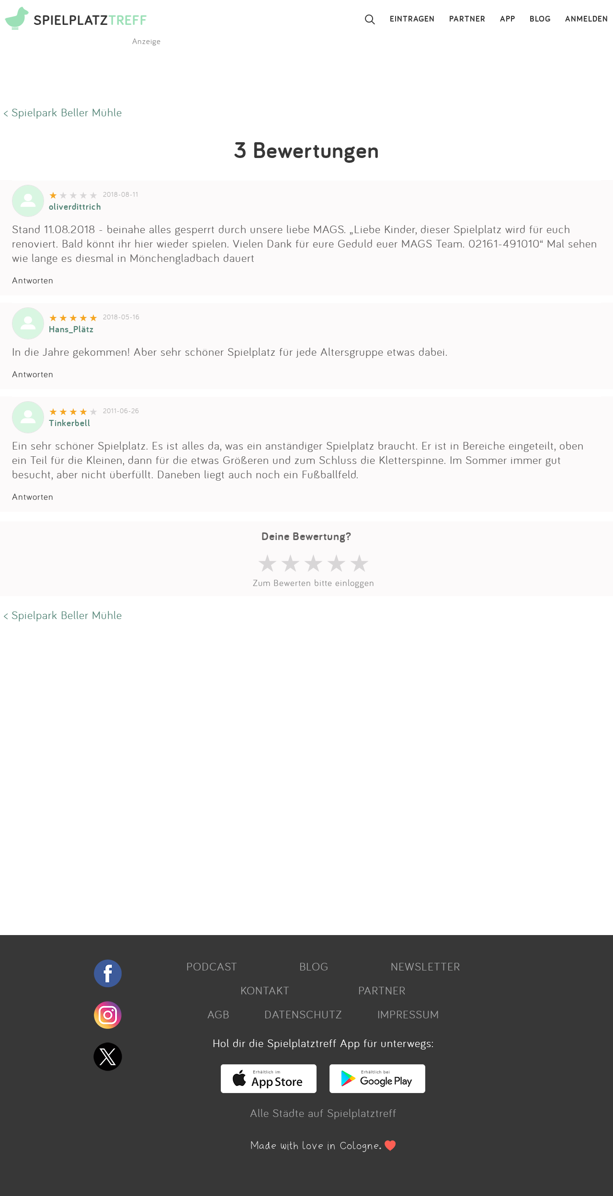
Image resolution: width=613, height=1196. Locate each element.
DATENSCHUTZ (303, 1014)
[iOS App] (268, 1089)
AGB (218, 1014)
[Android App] (377, 1089)
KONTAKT (265, 990)
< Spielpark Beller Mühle (63, 112)
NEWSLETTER (425, 966)
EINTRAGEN (412, 19)
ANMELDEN (586, 19)
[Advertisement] (287, 777)
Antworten (33, 280)
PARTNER (467, 19)
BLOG (540, 19)
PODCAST (212, 966)
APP (507, 19)
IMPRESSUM (408, 1014)
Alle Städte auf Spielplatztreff (323, 1113)
